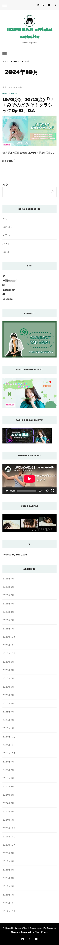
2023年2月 (8, 886)
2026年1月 (8, 629)
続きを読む (7, 160)
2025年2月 (8, 720)
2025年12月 (9, 637)
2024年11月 (9, 745)
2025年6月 (8, 687)
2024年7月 (8, 770)
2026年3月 (8, 612)
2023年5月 (8, 870)
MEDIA (6, 235)
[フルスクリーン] (52, 490)
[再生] (6, 490)
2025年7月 (8, 678)
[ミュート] (47, 490)
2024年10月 (9, 753)
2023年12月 (9, 828)
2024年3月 (8, 803)
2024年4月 (8, 795)
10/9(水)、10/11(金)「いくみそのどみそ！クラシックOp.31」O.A (28, 105)
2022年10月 (9, 911)
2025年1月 (8, 728)
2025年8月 (8, 670)
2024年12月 (9, 737)
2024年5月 (8, 786)
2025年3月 (8, 712)
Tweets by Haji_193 (14, 555)
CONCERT (8, 227)
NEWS (5, 94)
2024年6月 (8, 778)
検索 (5, 185)
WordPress (41, 932)
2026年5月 (8, 595)
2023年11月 (9, 836)
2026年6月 (8, 587)
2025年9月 (8, 662)
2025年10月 (9, 653)
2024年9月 (8, 762)
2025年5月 (8, 695)
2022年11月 (9, 903)
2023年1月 (8, 895)
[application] (29, 479)
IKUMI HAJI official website (29, 33)
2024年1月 (8, 820)
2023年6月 (8, 861)
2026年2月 (8, 620)
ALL (4, 219)
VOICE (14, 94)
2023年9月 (8, 853)
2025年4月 (8, 703)
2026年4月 (8, 603)
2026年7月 (8, 578)
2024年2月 (8, 811)
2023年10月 (9, 845)
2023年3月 (8, 878)
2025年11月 (9, 645)
